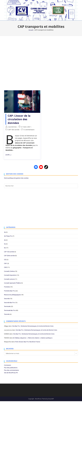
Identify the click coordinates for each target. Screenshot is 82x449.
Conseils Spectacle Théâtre (12, 283)
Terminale (7, 306)
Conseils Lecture (9, 279)
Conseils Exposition (10, 275)
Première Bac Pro (9, 291)
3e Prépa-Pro (8, 236)
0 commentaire (29, 130)
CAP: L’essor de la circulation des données (19, 119)
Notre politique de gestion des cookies (16, 178)
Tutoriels (7, 314)
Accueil (31, 30)
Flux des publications (10, 368)
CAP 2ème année (9, 256)
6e (5, 248)
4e (5, 240)
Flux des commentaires (11, 370)
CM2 (5, 267)
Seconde (7, 298)
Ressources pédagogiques (12, 295)
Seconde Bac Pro (9, 302)
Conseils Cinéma (9, 271)
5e (5, 244)
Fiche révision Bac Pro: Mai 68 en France (27, 342)
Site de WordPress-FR (11, 373)
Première (7, 287)
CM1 (5, 263)
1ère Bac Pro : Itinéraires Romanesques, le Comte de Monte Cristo (32, 326)
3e (5, 232)
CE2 (5, 259)
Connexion (7, 365)
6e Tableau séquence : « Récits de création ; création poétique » (33, 338)
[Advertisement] (41, 62)
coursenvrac (12, 127)
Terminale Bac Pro (9, 310)
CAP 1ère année (13, 130)
